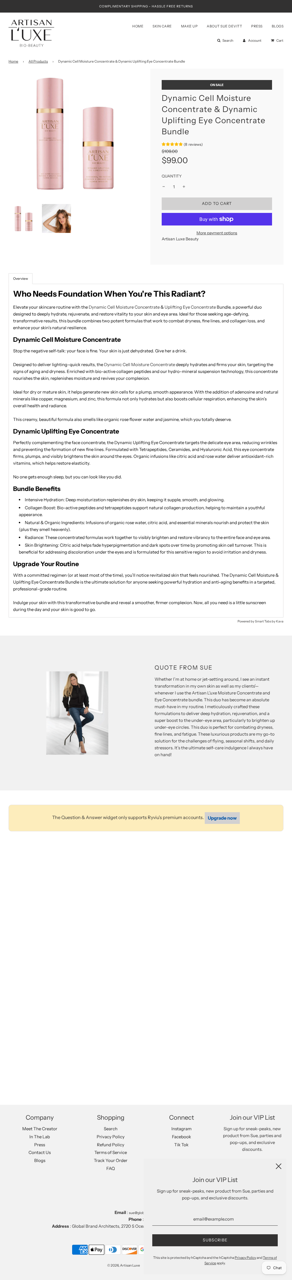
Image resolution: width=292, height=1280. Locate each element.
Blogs (39, 1160)
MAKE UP (189, 26)
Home (13, 61)
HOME (137, 26)
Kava (279, 621)
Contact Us (40, 1152)
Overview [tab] (20, 278)
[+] (184, 187)
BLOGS (278, 26)
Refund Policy (110, 1144)
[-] (164, 187)
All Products (38, 61)
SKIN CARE (162, 26)
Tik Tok (181, 1144)
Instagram (181, 1128)
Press (39, 1144)
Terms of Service (110, 1152)
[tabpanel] (146, 451)
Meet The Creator (39, 1128)
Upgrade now (222, 818)
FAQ (110, 1168)
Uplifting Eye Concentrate (190, 307)
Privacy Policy (111, 1136)
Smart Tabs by (265, 621)
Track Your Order (110, 1160)
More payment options (216, 232)
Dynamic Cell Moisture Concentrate (124, 307)
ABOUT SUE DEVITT (224, 26)
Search (110, 1128)
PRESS (257, 26)
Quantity (172, 176)
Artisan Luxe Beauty (180, 238)
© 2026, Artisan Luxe (123, 1265)
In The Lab (39, 1136)
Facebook (181, 1136)
